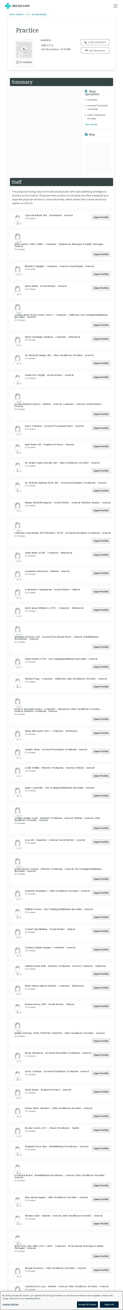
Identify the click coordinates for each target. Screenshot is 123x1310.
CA (27, 14)
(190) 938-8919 (97, 42)
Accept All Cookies (87, 1304)
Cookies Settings (10, 1304)
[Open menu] (115, 6)
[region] (61, 1300)
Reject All (109, 1304)
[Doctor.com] (17, 6)
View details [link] (91, 124)
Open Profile (101, 217)
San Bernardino (39, 14)
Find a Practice (16, 14)
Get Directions (97, 50)
